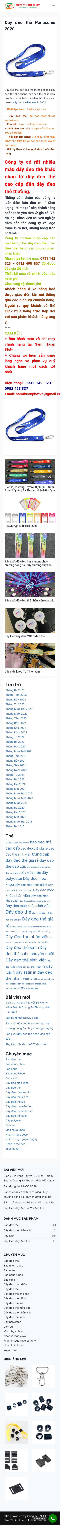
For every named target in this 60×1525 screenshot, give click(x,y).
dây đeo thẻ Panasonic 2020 (29, 102)
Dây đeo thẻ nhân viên (28, 936)
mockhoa (35, 979)
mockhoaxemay (13, 988)
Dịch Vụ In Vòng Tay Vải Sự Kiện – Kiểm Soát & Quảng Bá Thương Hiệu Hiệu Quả (30, 488)
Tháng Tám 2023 (16, 694)
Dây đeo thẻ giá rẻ (17, 1097)
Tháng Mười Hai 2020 (19, 793)
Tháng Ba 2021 (15, 779)
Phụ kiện (9, 1235)
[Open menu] (53, 6)
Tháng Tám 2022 (16, 718)
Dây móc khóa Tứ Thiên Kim (22, 671)
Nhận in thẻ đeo (15, 1144)
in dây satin (22, 972)
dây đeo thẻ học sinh (19, 927)
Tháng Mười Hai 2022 (19, 708)
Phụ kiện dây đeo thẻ (17, 1241)
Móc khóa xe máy (29, 988)
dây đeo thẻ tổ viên (32, 967)
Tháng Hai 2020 (16, 812)
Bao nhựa (11, 1068)
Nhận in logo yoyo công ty (22, 1139)
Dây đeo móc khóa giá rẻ (31, 884)
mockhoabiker (47, 979)
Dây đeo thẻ (18, 912)
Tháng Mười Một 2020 (19, 798)
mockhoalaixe (28, 983)
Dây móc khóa (31, 873)
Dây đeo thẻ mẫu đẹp (19, 1106)
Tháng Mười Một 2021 (19, 751)
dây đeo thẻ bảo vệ (39, 913)
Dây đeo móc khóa (17, 1082)
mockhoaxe (40, 983)
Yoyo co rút (12, 1148)
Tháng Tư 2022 (15, 737)
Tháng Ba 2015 (15, 826)
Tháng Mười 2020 (17, 802)
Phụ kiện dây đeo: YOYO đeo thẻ (25, 636)
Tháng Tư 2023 (15, 704)
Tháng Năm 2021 (16, 770)
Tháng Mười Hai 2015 (19, 821)
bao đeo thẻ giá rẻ (34, 848)
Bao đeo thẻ (24, 843)
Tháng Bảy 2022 (16, 723)
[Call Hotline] (52, 1518)
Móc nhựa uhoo (15, 1129)
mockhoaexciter (13, 983)
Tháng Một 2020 (16, 817)
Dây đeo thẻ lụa (15, 1101)
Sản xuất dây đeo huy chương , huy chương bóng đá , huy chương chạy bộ (28, 563)
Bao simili (11, 1078)
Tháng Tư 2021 (15, 774)
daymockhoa (44, 867)
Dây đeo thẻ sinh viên (26, 959)
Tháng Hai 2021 (15, 784)
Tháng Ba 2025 (15, 690)
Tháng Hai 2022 (15, 746)
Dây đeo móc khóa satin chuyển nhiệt (35, 901)
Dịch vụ (10, 1125)
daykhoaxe (32, 867)
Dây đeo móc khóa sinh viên (28, 906)
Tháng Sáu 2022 (16, 727)
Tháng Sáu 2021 (16, 765)
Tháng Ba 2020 (15, 807)
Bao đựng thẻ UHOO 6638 (21, 526)
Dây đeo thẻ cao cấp (18, 1092)
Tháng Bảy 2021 (16, 760)
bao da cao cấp (12, 843)
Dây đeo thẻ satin (22, 947)
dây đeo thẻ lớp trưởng (39, 931)
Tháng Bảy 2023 (16, 699)
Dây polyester (14, 1120)
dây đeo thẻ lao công (37, 927)
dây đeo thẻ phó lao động (37, 942)
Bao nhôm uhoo (15, 1064)
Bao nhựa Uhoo (15, 1073)
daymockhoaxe (13, 873)
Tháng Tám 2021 (16, 755)
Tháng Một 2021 (16, 788)
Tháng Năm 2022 (16, 732)
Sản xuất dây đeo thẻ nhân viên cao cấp (29, 600)
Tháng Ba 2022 (15, 741)
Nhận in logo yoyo (17, 1134)
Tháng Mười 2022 (16, 713)
